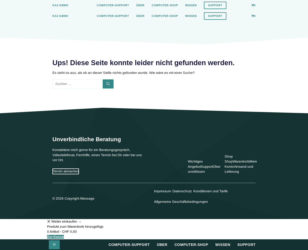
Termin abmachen (65, 171)
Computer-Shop (165, 5)
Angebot (194, 166)
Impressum (162, 191)
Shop (229, 161)
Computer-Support (113, 5)
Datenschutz (182, 191)
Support (215, 5)
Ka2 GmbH (60, 5)
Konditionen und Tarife (210, 191)
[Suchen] (108, 83)
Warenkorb (241, 161)
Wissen (191, 5)
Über (140, 5)
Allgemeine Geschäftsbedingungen (181, 202)
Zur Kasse (55, 237)
